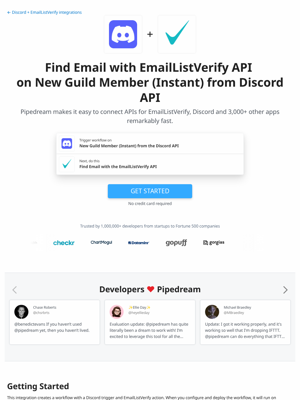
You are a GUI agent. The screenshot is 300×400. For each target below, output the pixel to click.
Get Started (150, 191)
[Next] (285, 290)
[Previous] (14, 290)
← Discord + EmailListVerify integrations (44, 12)
